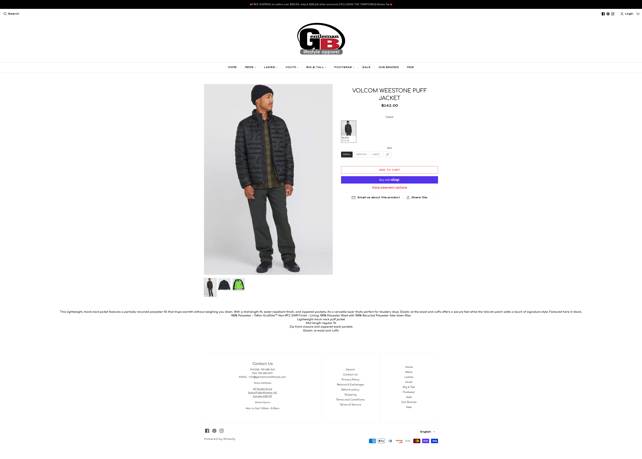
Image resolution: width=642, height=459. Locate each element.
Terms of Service (350, 404)
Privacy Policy (350, 379)
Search (13, 13)
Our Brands (389, 67)
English (425, 431)
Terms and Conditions (350, 399)
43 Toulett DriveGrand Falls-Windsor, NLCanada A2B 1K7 (262, 393)
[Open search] (5, 14)
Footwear (343, 67)
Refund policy (350, 389)
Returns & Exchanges (350, 384)
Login (629, 13)
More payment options (389, 187)
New (410, 67)
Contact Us (350, 374)
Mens (249, 67)
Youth (291, 67)
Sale (366, 67)
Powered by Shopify (219, 438)
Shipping (350, 394)
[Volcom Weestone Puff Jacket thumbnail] (210, 287)
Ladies (269, 67)
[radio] (348, 132)
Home (232, 67)
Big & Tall (315, 67)
